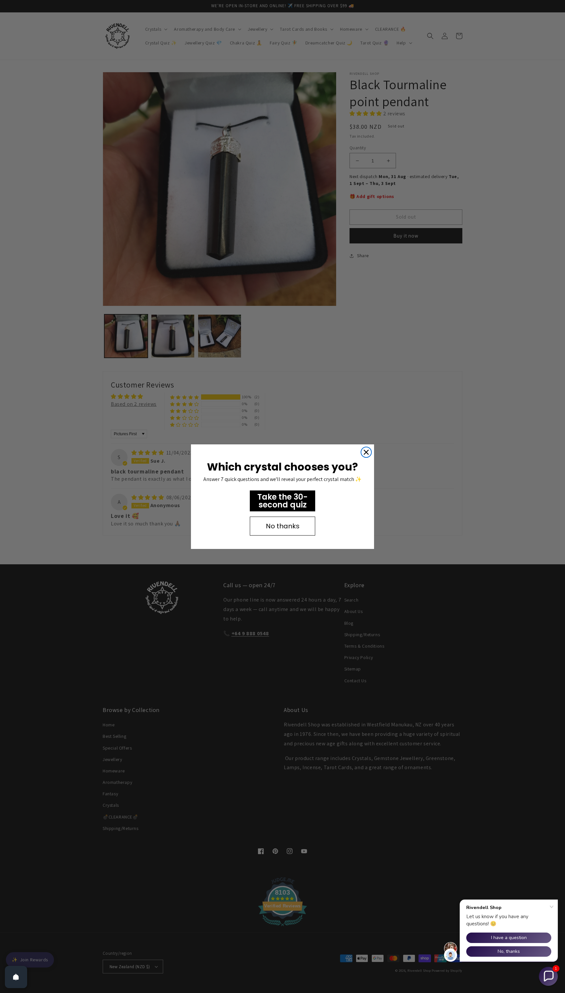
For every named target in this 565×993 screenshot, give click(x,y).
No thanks (283, 526)
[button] (548, 976)
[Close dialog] (366, 452)
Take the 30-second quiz (282, 500)
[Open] (16, 977)
